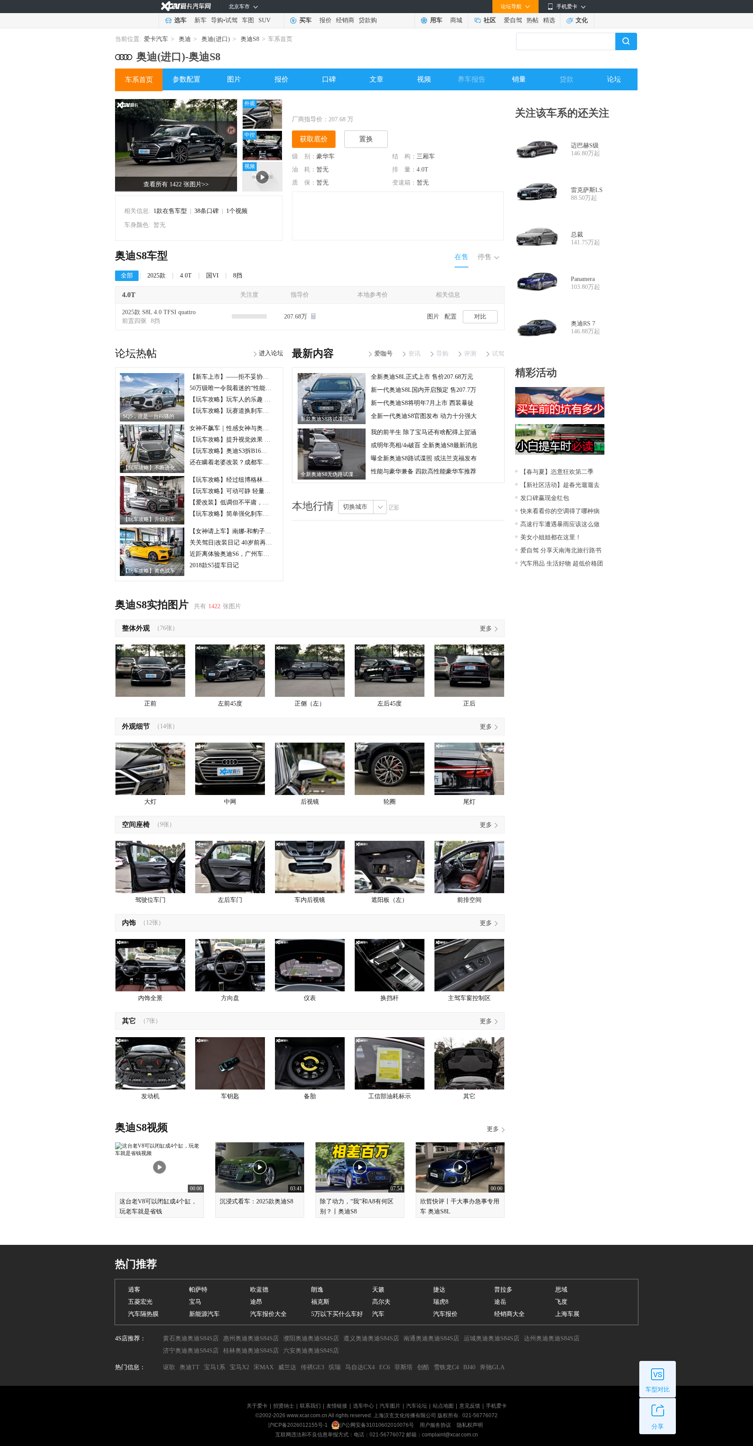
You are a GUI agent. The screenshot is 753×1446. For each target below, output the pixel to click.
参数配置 (186, 79)
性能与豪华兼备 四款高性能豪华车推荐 (423, 471)
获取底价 (314, 139)
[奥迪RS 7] (537, 327)
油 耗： (304, 169)
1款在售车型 (170, 211)
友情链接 (336, 1406)
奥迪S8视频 (141, 1127)
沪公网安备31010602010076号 (377, 1425)
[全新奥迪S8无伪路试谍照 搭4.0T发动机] (332, 431)
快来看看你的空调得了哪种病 (560, 511)
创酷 (423, 1367)
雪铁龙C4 (446, 1367)
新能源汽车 (204, 1314)
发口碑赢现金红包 (544, 498)
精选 (549, 20)
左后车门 (230, 900)
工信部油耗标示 (389, 1096)
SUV (264, 20)
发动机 (150, 1096)
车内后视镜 (310, 900)
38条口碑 (206, 211)
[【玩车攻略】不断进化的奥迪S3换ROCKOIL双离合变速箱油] (152, 428)
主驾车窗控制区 (469, 998)
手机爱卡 (496, 1406)
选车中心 (363, 1406)
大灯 (150, 801)
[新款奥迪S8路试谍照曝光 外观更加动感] (332, 376)
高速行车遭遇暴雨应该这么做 (560, 524)
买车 (305, 20)
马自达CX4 (360, 1367)
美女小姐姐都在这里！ (550, 537)
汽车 (378, 1314)
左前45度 (230, 703)
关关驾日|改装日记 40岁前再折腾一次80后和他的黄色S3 (264, 542)
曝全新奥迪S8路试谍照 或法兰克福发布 (424, 458)
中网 (230, 801)
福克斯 (320, 1302)
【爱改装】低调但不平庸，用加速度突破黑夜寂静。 (260, 502)
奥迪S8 (250, 39)
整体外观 (136, 628)
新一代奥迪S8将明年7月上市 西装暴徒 (422, 403)
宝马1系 (214, 1367)
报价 (325, 20)
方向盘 (230, 998)
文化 (582, 20)
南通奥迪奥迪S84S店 (431, 1338)
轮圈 (389, 801)
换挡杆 (389, 998)
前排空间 (469, 900)
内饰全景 (150, 998)
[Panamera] (537, 283)
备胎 (310, 1096)
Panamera (583, 279)
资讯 (414, 353)
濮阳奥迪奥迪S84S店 (311, 1338)
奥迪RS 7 (583, 323)
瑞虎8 (440, 1302)
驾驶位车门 (150, 900)
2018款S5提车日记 (214, 565)
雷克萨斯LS (587, 190)
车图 (248, 20)
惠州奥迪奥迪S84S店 (251, 1338)
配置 (450, 316)
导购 (217, 20)
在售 (461, 256)
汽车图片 (390, 1406)
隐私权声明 (470, 1425)
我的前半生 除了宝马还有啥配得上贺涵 (423, 432)
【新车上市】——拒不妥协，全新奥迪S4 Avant (252, 376)
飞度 (561, 1302)
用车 (436, 20)
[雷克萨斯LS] (537, 194)
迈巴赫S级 (585, 145)
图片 (234, 79)
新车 (200, 20)
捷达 (439, 1289)
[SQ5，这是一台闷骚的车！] (152, 376)
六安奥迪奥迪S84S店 (311, 1350)
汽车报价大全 (268, 1314)
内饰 (129, 922)
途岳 (500, 1302)
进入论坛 (271, 353)
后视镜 (310, 801)
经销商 (345, 20)
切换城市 (355, 507)
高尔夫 (381, 1302)
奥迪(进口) (215, 39)
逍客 (134, 1289)
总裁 (577, 234)
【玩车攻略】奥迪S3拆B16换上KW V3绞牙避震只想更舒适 (268, 451)
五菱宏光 (140, 1302)
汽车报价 (445, 1314)
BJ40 (469, 1367)
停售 (485, 256)
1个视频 (237, 211)
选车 (180, 20)
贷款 (566, 79)
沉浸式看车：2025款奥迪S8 (256, 1201)
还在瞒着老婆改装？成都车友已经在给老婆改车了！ (260, 462)
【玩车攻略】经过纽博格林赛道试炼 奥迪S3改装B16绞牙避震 (272, 479)
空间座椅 (136, 824)
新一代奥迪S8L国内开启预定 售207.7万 (423, 390)
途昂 (256, 1302)
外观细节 (136, 726)
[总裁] (537, 238)
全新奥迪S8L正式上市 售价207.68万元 (422, 376)
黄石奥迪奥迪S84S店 (191, 1338)
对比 (480, 316)
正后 (469, 703)
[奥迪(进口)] (123, 54)
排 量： (404, 169)
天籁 (378, 1289)
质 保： (304, 182)
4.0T (422, 169)
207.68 (337, 119)
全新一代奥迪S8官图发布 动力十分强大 (424, 416)
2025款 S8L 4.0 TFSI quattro (159, 312)
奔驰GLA (492, 1367)
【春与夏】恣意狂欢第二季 (557, 472)
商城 (456, 20)
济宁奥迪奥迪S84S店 (191, 1350)
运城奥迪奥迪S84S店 (491, 1338)
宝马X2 (239, 1367)
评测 (470, 353)
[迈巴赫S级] (537, 149)
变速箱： (404, 182)
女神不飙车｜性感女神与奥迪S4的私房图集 (248, 428)
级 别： (304, 156)
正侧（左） (310, 703)
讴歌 (169, 1367)
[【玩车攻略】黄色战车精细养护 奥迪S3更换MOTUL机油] (152, 531)
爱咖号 (383, 353)
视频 (424, 79)
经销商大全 (509, 1314)
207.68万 (296, 316)
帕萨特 (198, 1289)
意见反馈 (469, 1406)
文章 (376, 79)
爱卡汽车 (156, 39)
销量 (519, 79)
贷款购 (368, 20)
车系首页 (139, 79)
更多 (486, 628)
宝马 (195, 1302)
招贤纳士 (283, 1406)
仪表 (310, 998)
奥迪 (185, 39)
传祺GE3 (312, 1367)
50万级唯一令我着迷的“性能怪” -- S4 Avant (247, 388)
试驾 (231, 20)
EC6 (384, 1367)
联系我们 (310, 1406)
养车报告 (471, 79)
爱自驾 (513, 20)
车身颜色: (137, 225)
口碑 (329, 79)
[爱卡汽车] (186, 6)
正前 (150, 703)
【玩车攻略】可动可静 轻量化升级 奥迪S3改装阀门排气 (265, 491)
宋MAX (264, 1367)
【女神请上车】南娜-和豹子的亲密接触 (242, 531)
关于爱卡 (257, 1406)
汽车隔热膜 (143, 1314)
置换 (366, 139)
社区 (490, 20)
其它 (129, 1021)
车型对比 (657, 1389)
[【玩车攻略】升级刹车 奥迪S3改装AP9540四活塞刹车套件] (152, 479)
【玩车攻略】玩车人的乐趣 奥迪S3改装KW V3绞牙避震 (264, 399)
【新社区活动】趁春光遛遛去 (560, 485)
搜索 (626, 41)
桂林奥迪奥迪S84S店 (251, 1350)
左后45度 (389, 703)
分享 (657, 1426)
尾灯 (469, 801)
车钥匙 (230, 1096)
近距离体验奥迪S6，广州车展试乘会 (239, 554)
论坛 (614, 79)
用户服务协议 (436, 1425)
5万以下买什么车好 (337, 1314)
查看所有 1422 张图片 (176, 184)
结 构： (404, 156)
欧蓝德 (259, 1289)
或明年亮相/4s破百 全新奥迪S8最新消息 (424, 445)
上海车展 (567, 1314)
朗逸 (317, 1289)
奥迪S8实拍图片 (152, 604)
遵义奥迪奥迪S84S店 (371, 1338)
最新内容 (313, 353)
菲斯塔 (403, 1367)
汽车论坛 (416, 1406)
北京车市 (239, 6)
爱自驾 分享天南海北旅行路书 (560, 550)
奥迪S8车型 (141, 255)
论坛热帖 (136, 353)
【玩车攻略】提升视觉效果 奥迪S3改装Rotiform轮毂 (260, 439)
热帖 (532, 20)
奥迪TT (190, 1367)
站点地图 (443, 1406)
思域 (561, 1289)
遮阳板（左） (389, 900)
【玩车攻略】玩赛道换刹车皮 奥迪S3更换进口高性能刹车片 (270, 411)
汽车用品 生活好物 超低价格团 (561, 563)
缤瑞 (335, 1367)
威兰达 (287, 1367)
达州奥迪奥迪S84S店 (552, 1338)
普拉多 (503, 1289)
